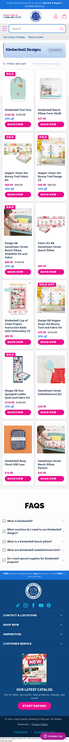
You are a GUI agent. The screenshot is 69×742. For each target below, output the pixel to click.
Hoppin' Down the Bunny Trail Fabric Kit (16, 176)
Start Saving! (35, 706)
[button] (64, 16)
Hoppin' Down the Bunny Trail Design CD (50, 176)
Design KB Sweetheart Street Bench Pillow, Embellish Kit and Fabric (16, 250)
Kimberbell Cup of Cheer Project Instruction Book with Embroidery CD (17, 326)
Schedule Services (34, 6)
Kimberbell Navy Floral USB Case (15, 462)
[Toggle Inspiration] (61, 634)
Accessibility (21, 732)
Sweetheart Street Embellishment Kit (50, 392)
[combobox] (37, 28)
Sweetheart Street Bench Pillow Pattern (49, 464)
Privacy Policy (40, 724)
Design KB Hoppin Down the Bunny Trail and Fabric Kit (50, 324)
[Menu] (5, 28)
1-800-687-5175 (12, 17)
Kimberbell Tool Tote (18, 110)
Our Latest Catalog (14, 37)
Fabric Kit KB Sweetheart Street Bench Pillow (49, 246)
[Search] (61, 29)
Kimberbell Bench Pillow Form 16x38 (49, 111)
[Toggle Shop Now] (61, 625)
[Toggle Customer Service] (61, 644)
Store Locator (36, 37)
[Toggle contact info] (61, 615)
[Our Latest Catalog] (34, 669)
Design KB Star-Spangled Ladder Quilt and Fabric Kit (17, 394)
